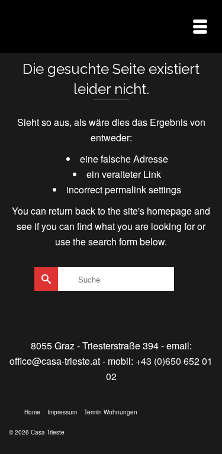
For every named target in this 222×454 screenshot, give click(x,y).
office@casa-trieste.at (54, 361)
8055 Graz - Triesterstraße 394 (95, 345)
